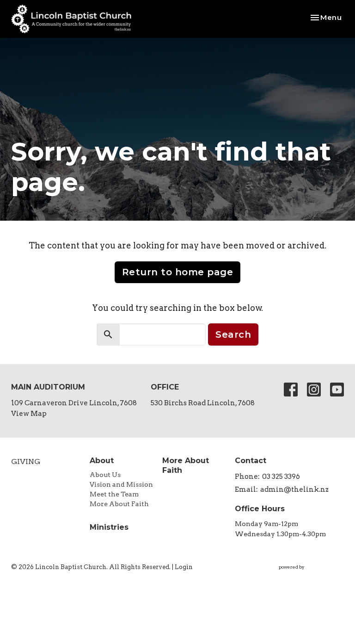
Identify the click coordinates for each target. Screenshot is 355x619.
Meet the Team (114, 494)
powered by (306, 575)
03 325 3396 (281, 476)
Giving (25, 461)
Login (184, 566)
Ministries (109, 527)
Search (233, 334)
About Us (105, 474)
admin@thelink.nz (294, 489)
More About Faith (119, 504)
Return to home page (177, 272)
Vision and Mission (121, 484)
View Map (29, 413)
